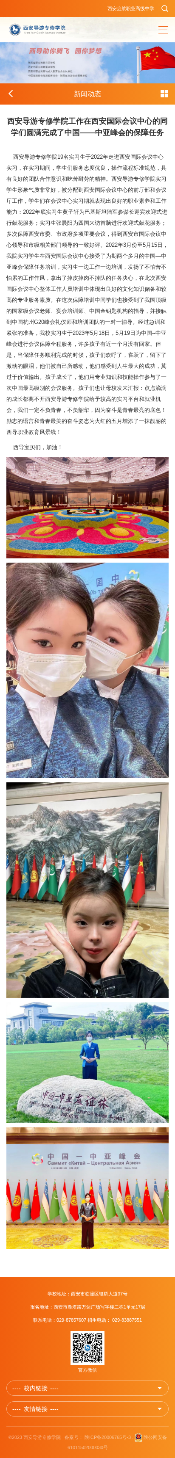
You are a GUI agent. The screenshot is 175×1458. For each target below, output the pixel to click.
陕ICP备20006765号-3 (107, 1437)
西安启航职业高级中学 (130, 8)
